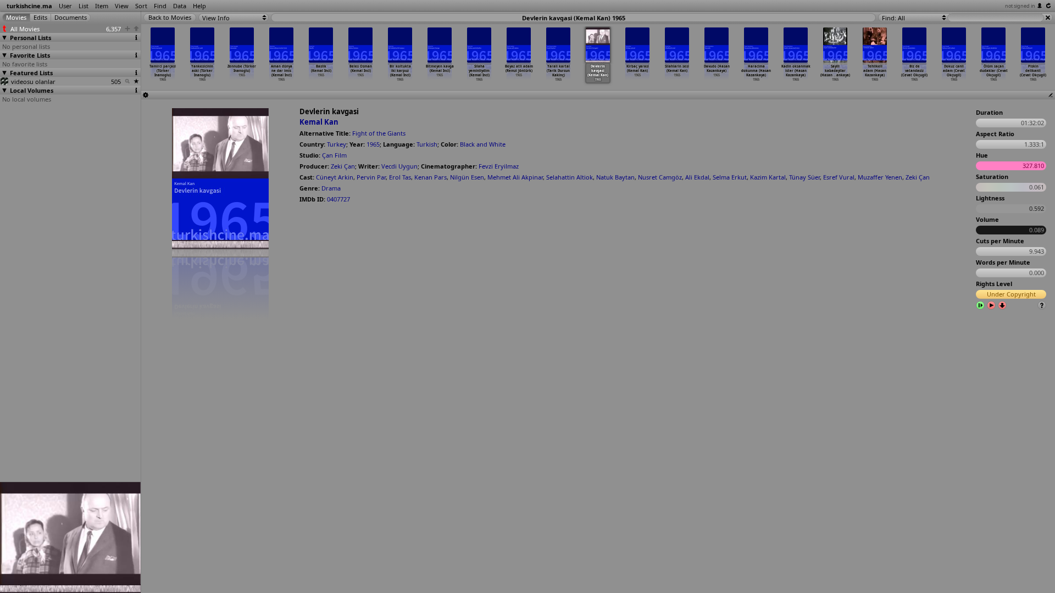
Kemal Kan (318, 122)
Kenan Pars (430, 177)
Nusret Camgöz (660, 177)
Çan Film (334, 155)
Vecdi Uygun (399, 166)
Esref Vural (838, 177)
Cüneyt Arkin (334, 177)
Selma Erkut (730, 177)
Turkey (336, 144)
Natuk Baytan (615, 177)
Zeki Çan (343, 166)
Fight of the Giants (379, 133)
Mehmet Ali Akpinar (515, 177)
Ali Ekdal (697, 177)
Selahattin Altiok (569, 177)
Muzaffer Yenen (880, 177)
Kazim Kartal (768, 177)
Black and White (483, 144)
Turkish (427, 144)
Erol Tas (400, 177)
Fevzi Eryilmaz (499, 166)
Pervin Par (371, 177)
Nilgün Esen (467, 177)
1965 (373, 144)
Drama (331, 188)
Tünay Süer (804, 177)
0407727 (338, 199)
